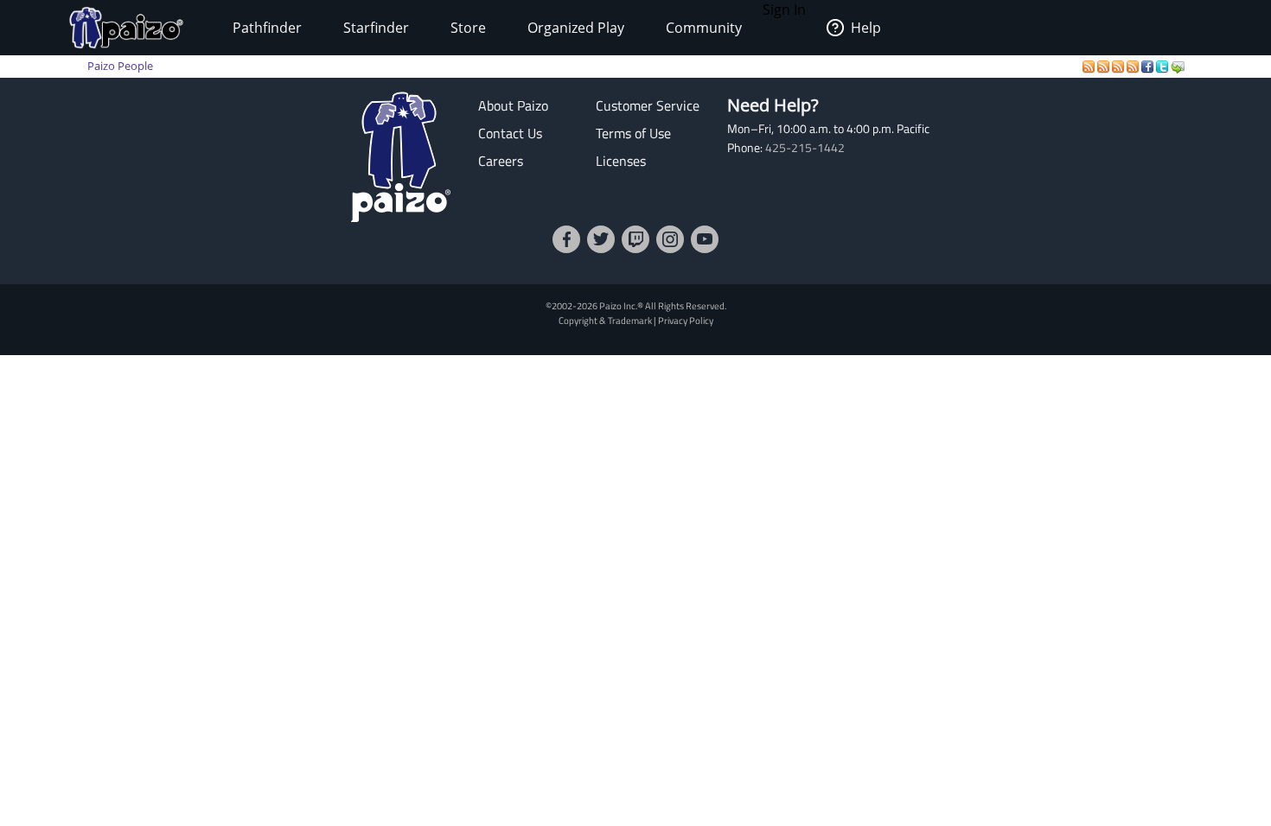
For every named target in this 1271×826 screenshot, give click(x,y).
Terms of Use (633, 133)
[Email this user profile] (1178, 65)
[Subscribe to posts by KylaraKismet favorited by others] (1104, 65)
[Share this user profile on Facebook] (1148, 65)
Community (704, 27)
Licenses (621, 160)
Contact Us (510, 133)
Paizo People (120, 65)
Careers (500, 160)
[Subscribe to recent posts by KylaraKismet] (1090, 65)
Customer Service (647, 105)
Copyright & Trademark (605, 320)
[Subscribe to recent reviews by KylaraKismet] (1119, 65)
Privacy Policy (685, 320)
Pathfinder (267, 27)
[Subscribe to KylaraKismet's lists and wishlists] (1134, 65)
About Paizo (513, 105)
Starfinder (376, 27)
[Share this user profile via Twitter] (1163, 65)
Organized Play (575, 27)
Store (468, 27)
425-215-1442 (805, 147)
